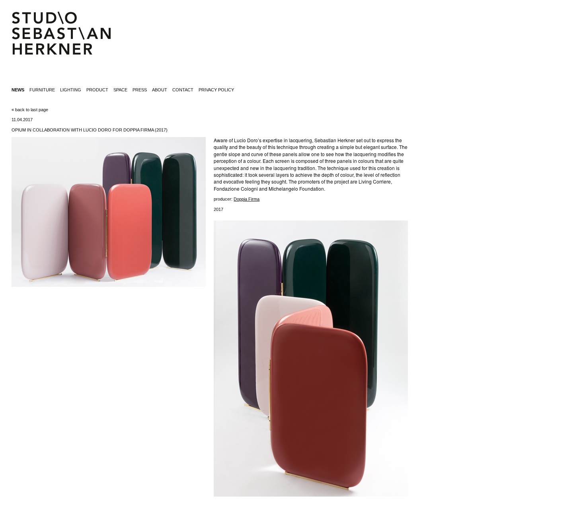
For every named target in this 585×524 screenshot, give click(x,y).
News (18, 89)
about (159, 89)
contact (182, 89)
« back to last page (30, 109)
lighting (70, 89)
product (97, 89)
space (120, 89)
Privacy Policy (216, 89)
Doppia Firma (246, 199)
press (140, 89)
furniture (42, 89)
